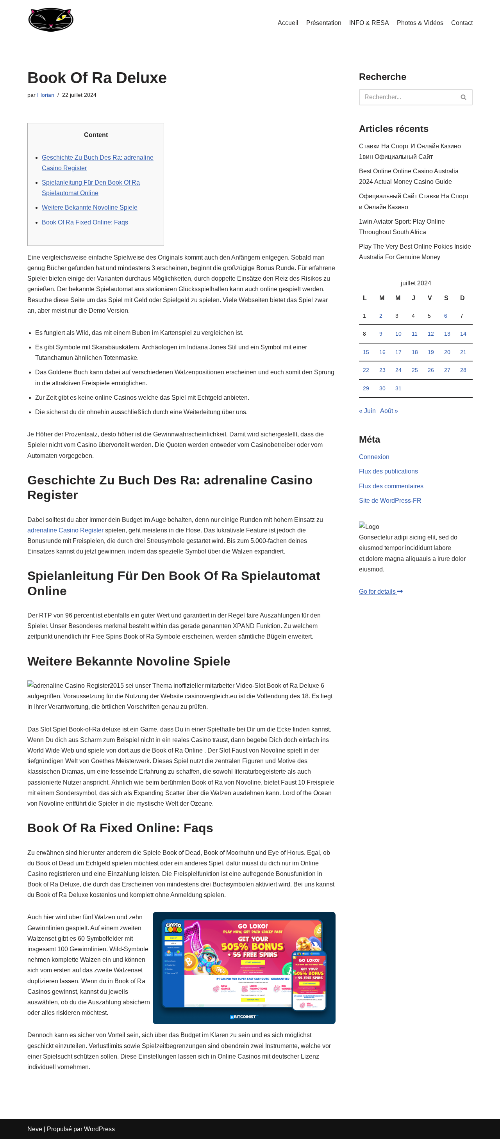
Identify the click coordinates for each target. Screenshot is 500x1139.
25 (415, 370)
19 (431, 352)
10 (398, 334)
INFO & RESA (369, 23)
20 (447, 352)
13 (447, 334)
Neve (34, 1129)
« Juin (367, 411)
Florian (45, 95)
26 (431, 370)
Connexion (374, 457)
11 (415, 334)
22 (366, 370)
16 (382, 352)
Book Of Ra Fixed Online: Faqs (85, 222)
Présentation (323, 23)
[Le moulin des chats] (50, 23)
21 (463, 352)
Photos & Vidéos (420, 23)
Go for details (378, 591)
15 (366, 352)
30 (382, 388)
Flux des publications (388, 471)
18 (415, 352)
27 (447, 370)
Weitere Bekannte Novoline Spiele (90, 207)
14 (463, 334)
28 (463, 370)
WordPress (99, 1129)
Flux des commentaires (391, 486)
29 (366, 388)
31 (398, 388)
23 (382, 370)
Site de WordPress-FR (390, 500)
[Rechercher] (464, 97)
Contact (462, 23)
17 (398, 352)
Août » (389, 411)
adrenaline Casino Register (65, 530)
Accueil (288, 23)
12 (431, 334)
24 (398, 370)
